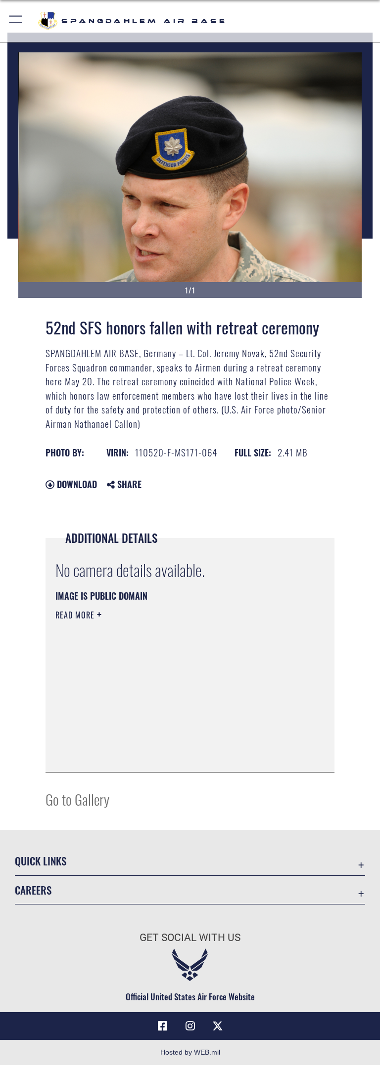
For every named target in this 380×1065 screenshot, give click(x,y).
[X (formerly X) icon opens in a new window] (217, 1026)
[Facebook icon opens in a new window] (162, 1026)
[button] (16, 21)
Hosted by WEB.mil (190, 1052)
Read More (76, 615)
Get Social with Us (190, 937)
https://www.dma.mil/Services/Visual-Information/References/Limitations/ (171, 691)
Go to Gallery (77, 799)
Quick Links (40, 860)
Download (75, 484)
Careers (33, 890)
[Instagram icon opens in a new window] (190, 1026)
